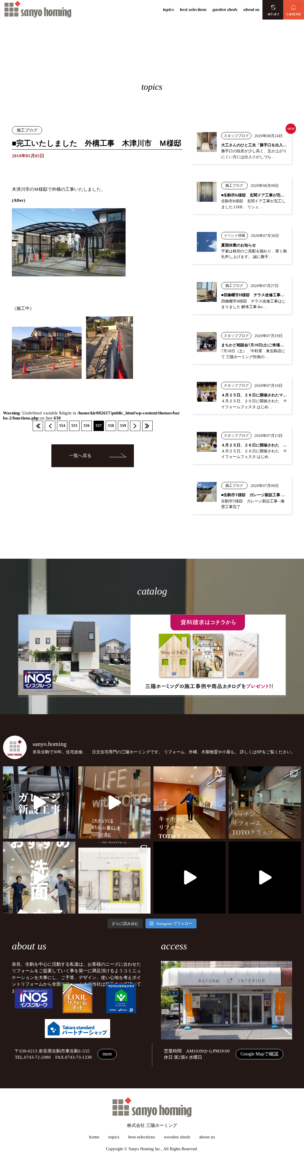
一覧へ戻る (80, 455)
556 (86, 426)
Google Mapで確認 (259, 1053)
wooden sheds (177, 1137)
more (107, 1053)
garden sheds (225, 9)
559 (123, 426)
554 (62, 426)
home (94, 1137)
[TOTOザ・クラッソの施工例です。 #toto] (189, 802)
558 (111, 426)
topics (168, 9)
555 (74, 426)
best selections (193, 9)
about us (251, 9)
